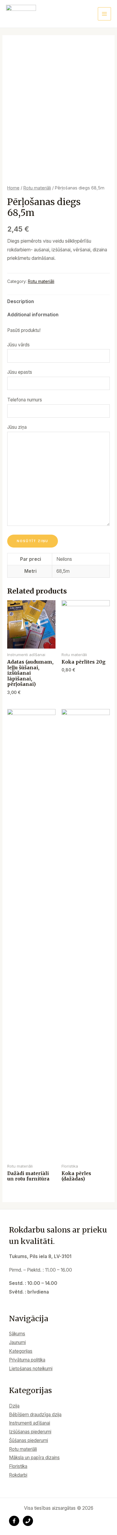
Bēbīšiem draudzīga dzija (35, 1414)
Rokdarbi (18, 1475)
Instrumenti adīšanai (29, 1423)
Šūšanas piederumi (28, 1440)
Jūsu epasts (19, 372)
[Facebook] (14, 1521)
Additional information (32, 315)
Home (13, 187)
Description (20, 301)
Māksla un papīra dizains (34, 1457)
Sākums (17, 1334)
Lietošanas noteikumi (30, 1368)
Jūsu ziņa (17, 427)
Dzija (14, 1406)
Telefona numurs (24, 400)
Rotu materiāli (37, 187)
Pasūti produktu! (23, 330)
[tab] (58, 301)
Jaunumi (17, 1342)
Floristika (18, 1466)
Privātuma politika (27, 1360)
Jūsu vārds (18, 345)
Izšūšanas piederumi (30, 1432)
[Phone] (28, 1521)
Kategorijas (20, 1351)
